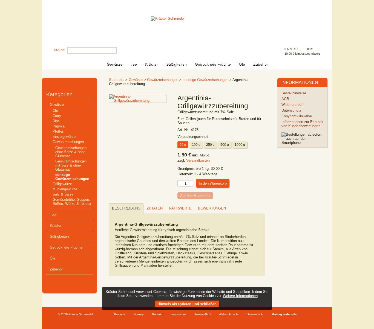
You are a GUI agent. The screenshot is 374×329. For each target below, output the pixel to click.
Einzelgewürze (64, 137)
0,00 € (309, 49)
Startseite (116, 80)
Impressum (178, 314)
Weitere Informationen (240, 296)
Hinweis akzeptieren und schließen (187, 304)
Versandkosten (198, 160)
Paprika (59, 126)
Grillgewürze (62, 184)
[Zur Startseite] (187, 33)
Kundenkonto (310, 5)
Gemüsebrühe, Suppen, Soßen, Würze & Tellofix (72, 201)
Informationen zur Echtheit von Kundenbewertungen (302, 124)
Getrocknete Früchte (213, 64)
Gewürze (114, 64)
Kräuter (151, 64)
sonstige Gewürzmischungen (72, 177)
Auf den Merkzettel (195, 196)
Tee (133, 64)
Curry (57, 116)
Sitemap (138, 314)
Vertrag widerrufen (285, 314)
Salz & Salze (63, 194)
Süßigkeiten (176, 64)
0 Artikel (291, 49)
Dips (56, 121)
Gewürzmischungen (68, 142)
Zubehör (260, 64)
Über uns (119, 314)
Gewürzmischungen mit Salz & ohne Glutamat (71, 165)
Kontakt (157, 314)
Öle (242, 64)
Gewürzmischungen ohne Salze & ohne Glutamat (71, 152)
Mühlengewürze (65, 189)
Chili (56, 111)
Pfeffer (58, 131)
